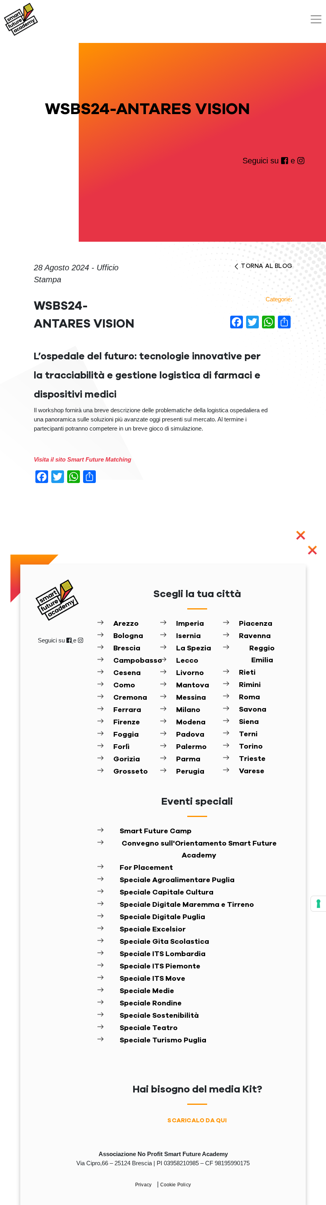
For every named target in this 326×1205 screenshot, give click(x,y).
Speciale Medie (147, 991)
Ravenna (255, 636)
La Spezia (193, 648)
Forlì (121, 747)
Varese (251, 771)
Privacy (144, 1185)
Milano (188, 710)
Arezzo (126, 623)
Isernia (188, 636)
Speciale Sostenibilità (159, 1015)
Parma (188, 759)
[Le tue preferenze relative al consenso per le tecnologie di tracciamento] (318, 903)
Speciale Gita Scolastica (164, 941)
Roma (249, 697)
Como (124, 685)
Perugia (190, 771)
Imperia (190, 623)
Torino (251, 746)
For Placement (146, 867)
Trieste (252, 759)
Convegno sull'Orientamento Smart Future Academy (199, 849)
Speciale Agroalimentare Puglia (177, 880)
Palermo (191, 747)
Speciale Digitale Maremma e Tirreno (187, 904)
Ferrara (127, 710)
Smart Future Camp (156, 831)
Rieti (247, 672)
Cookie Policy (175, 1185)
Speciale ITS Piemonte (160, 966)
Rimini (250, 685)
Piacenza (255, 623)
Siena (249, 722)
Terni (248, 734)
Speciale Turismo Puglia (163, 1040)
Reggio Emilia (262, 654)
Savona (252, 709)
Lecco (187, 660)
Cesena (127, 673)
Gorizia (126, 759)
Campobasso (136, 660)
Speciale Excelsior (153, 929)
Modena (191, 722)
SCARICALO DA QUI (197, 1121)
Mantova (192, 685)
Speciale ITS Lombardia (163, 954)
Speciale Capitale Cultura (166, 892)
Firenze (126, 722)
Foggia (126, 734)
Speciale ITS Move (152, 978)
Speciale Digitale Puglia (162, 917)
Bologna (128, 636)
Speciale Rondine (151, 1003)
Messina (191, 697)
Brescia (126, 648)
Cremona (130, 697)
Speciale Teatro (149, 1028)
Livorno (190, 673)
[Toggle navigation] (316, 19)
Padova (190, 734)
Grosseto (130, 771)
